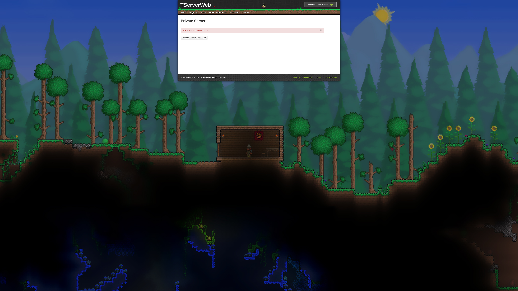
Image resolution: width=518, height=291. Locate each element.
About (203, 12)
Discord (319, 77)
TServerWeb (206, 77)
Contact (245, 12)
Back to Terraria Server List (194, 38)
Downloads (234, 12)
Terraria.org (307, 77)
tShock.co (296, 77)
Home (183, 12)
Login (331, 5)
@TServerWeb (331, 77)
